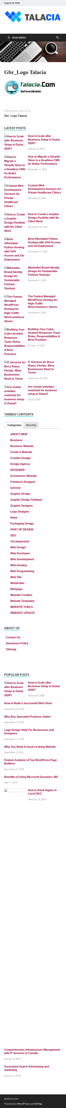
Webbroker (17, 583)
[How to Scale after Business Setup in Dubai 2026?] (14, 136)
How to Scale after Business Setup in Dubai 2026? (44, 140)
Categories (14, 425)
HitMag (38, 1103)
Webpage (16, 589)
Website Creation (21, 595)
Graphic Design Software (26, 499)
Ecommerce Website (23, 475)
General (15, 487)
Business (16, 440)
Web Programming (22, 571)
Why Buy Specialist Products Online (27, 716)
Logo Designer (19, 511)
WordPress (23, 1103)
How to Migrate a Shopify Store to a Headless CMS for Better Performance (44, 160)
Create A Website (21, 452)
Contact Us (13, 637)
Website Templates (22, 601)
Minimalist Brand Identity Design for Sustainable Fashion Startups (44, 271)
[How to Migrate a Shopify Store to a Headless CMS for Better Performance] (14, 157)
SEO (13, 535)
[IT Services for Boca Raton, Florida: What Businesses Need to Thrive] (14, 362)
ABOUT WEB (18, 434)
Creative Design (20, 458)
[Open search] (57, 38)
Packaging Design (22, 523)
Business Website (22, 446)
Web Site (16, 577)
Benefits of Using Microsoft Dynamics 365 (31, 776)
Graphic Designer (21, 505)
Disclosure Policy (17, 643)
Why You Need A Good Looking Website (30, 746)
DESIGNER (17, 469)
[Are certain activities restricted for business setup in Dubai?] (14, 387)
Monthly (31, 425)
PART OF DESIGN (21, 529)
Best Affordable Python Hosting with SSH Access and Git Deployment (44, 242)
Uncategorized (19, 541)
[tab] (14, 425)
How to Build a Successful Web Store (28, 703)
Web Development (22, 559)
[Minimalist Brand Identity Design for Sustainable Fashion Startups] (14, 268)
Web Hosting (18, 565)
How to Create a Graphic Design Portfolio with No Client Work (43, 218)
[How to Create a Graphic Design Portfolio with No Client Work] (14, 214)
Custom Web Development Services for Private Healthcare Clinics (44, 189)
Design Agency (20, 464)
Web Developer (20, 553)
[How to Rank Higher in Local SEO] (14, 790)
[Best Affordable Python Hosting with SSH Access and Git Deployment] (14, 239)
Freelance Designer (22, 481)
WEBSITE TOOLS (21, 606)
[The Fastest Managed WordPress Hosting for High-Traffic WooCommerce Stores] (14, 296)
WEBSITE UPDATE (22, 612)
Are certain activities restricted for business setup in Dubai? (42, 390)
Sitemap (11, 649)
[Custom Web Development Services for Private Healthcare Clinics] (14, 185)
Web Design (18, 547)
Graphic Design (20, 493)
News (13, 517)
